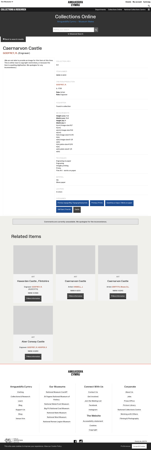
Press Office (129, 401)
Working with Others (129, 414)
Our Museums (6, 2)
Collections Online (115, 9)
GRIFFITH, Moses (119, 287)
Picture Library (129, 405)
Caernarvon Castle (75, 281)
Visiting (20, 392)
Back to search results (14, 39)
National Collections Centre (134, 9)
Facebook (93, 405)
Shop (20, 414)
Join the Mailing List (93, 401)
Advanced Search (76, 34)
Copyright (93, 430)
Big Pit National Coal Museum (56, 408)
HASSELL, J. (78, 287)
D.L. (127, 287)
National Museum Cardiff (56, 392)
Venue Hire (20, 418)
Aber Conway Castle (33, 341)
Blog (20, 405)
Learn (20, 401)
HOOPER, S (42, 347)
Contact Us (93, 392)
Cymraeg (146, 2)
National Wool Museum (56, 417)
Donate (128, 2)
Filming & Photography (129, 418)
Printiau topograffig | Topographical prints (72, 203)
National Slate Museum (56, 413)
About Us (129, 392)
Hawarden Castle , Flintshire (33, 281)
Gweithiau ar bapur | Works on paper (119, 203)
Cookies (93, 425)
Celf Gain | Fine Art (64, 209)
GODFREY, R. (10, 53)
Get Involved (93, 396)
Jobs (129, 396)
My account (137, 2)
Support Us (20, 410)
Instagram (93, 410)
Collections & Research (13, 9)
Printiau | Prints (97, 203)
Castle (77, 209)
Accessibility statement (93, 421)
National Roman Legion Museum (56, 422)
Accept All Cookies (139, 446)
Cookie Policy (56, 446)
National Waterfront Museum (56, 404)
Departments (100, 9)
